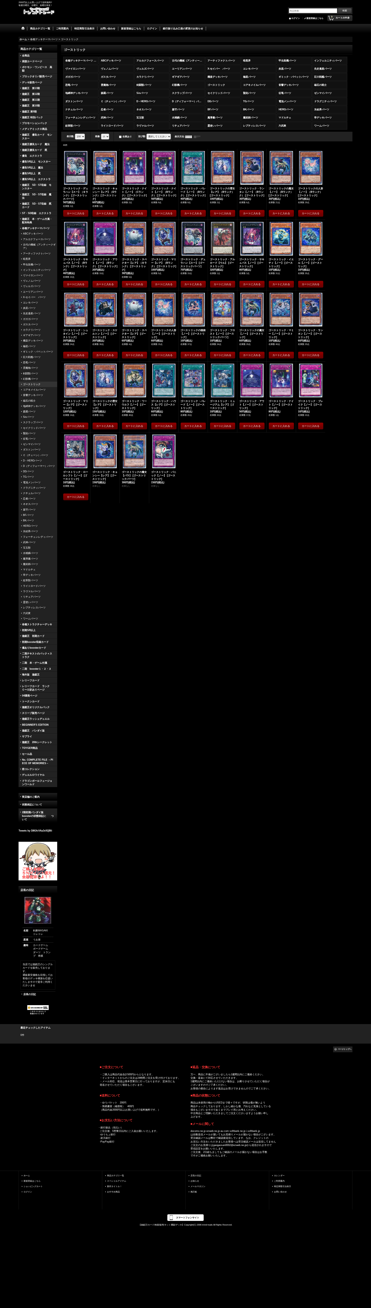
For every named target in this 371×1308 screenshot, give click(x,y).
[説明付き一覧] (198, 136)
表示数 (70, 136)
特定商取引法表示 (282, 1186)
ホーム (27, 1175)
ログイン (295, 18)
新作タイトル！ (114, 1186)
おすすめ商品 (113, 1192)
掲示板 (194, 1192)
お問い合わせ (280, 1192)
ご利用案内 (279, 1181)
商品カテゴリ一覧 (115, 1175)
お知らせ (195, 1181)
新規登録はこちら (314, 18)
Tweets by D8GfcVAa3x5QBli (35, 830)
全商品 (26, 55)
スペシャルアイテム (116, 1181)
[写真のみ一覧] (189, 136)
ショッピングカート (33, 1186)
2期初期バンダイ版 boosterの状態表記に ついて (38, 816)
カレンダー (279, 1175)
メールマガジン (198, 1186)
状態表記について (32, 804)
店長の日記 (29, 994)
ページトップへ (344, 1049)
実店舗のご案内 (31, 796)
